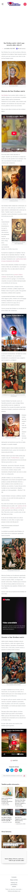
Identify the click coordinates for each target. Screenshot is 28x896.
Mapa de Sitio (14, 880)
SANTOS (15, 760)
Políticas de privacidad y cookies (14, 884)
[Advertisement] (14, 27)
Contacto (14, 877)
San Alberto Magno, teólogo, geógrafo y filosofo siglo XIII (6, 819)
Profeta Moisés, (15, 458)
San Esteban (4, 95)
